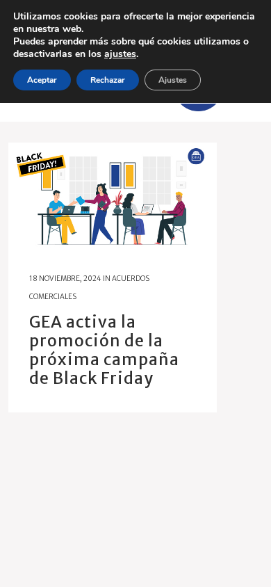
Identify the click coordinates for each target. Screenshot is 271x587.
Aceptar (42, 80)
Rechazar (107, 80)
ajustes (120, 54)
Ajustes (172, 80)
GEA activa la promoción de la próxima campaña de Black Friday (104, 350)
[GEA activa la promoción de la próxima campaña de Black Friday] (112, 196)
